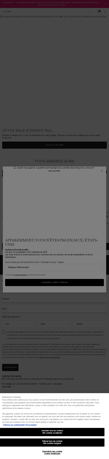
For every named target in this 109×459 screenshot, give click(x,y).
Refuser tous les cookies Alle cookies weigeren (52, 442)
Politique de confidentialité (14, 425)
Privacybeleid (30, 425)
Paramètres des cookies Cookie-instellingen (52, 453)
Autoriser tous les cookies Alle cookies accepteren (52, 432)
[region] (54, 426)
